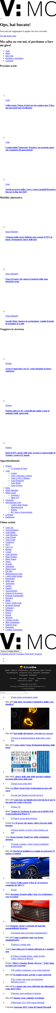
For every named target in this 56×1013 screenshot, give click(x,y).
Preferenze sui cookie (25, 680)
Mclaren (9, 617)
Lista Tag (9, 527)
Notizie (8, 363)
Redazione (10, 517)
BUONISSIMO (23, 675)
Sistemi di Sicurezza (14, 593)
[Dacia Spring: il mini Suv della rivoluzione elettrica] (30, 831)
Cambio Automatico (14, 629)
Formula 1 (15, 495)
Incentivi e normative (14, 58)
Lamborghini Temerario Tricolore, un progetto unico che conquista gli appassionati (29, 148)
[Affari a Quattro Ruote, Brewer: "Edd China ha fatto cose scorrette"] (30, 957)
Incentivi (9, 598)
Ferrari (8, 612)
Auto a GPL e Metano (20, 478)
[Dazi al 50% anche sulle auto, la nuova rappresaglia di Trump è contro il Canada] (30, 430)
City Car (9, 547)
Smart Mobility (11, 232)
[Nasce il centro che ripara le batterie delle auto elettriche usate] (30, 257)
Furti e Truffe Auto (13, 603)
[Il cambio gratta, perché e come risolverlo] (30, 970)
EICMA (9, 571)
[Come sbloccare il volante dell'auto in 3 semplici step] (30, 944)
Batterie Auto (11, 625)
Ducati (8, 615)
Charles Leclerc (12, 620)
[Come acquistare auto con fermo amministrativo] (30, 933)
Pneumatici (10, 578)
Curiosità (9, 61)
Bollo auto (9, 581)
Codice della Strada (19, 505)
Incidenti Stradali (12, 605)
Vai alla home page (8, 36)
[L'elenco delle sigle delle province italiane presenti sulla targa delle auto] (30, 762)
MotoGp (9, 610)
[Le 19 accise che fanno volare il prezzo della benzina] (30, 818)
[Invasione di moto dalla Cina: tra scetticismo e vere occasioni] (30, 890)
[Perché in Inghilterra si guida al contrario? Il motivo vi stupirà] (30, 845)
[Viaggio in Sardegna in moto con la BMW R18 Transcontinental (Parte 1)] (30, 807)
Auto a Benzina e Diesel (21, 476)
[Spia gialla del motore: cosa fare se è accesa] (30, 719)
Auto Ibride (16, 483)
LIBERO (7, 670)
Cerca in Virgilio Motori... (11, 651)
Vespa (8, 561)
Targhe (8, 586)
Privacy (31, 678)
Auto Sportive (11, 554)
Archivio (38, 654)
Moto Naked (10, 559)
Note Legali (23, 678)
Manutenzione (17, 507)
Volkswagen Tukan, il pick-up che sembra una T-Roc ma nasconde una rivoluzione (29, 106)
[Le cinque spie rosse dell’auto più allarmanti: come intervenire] (30, 980)
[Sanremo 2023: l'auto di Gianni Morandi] (30, 1002)
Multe (7, 600)
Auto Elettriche (17, 480)
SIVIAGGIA (36, 673)
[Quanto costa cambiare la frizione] (30, 993)
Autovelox (10, 583)
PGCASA (48, 670)
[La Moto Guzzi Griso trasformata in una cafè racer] (30, 783)
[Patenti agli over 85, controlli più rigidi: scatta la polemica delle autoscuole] (30, 388)
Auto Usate (10, 540)
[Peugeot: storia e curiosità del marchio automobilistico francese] (30, 911)
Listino (14, 473)
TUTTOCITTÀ (23, 673)
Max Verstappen (12, 622)
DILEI (30, 673)
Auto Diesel (10, 537)
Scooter (8, 564)
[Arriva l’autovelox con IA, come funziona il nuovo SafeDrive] (30, 346)
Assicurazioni (11, 591)
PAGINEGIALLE (23, 670)
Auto (7, 51)
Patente (14, 510)
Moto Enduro (11, 557)
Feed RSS (29, 654)
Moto (7, 53)
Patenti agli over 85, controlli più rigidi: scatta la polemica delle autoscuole (27, 412)
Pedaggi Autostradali (14, 595)
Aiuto (36, 680)
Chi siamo (13, 678)
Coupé (8, 552)
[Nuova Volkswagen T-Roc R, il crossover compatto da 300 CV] (30, 868)
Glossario (9, 500)
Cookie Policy (41, 678)
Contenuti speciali (7, 654)
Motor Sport (10, 493)
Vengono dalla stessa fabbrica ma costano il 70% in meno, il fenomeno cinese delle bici (28, 238)
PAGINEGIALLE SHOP (37, 670)
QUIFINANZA (45, 673)
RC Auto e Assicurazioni (21, 512)
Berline (8, 549)
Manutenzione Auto (13, 574)
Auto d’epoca (17, 485)
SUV (7, 544)
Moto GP (15, 497)
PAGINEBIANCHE (12, 673)
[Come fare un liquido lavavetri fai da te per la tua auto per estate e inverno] (30, 795)
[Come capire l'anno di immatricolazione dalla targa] (30, 739)
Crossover (9, 542)
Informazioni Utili (13, 502)
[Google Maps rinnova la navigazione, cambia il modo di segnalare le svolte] (30, 299)
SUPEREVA (33, 675)
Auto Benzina (11, 535)
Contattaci (20, 654)
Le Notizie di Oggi (19, 468)
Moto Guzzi (10, 569)
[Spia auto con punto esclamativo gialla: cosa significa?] (30, 697)
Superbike (9, 566)
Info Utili (9, 56)
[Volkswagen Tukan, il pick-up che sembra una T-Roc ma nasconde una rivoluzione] (30, 83)
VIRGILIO (14, 670)
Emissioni (9, 627)
